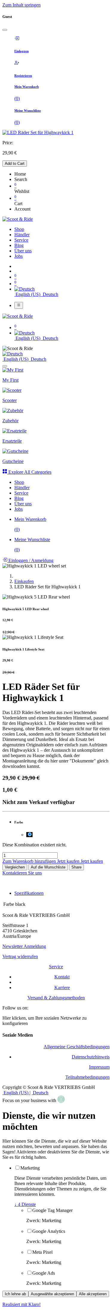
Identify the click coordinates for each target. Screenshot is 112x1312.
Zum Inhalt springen (21, 4)
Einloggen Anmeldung (30, 560)
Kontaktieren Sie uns (22, 872)
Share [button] (76, 867)
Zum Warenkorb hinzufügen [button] (29, 861)
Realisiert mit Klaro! (21, 1304)
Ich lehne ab (15, 1294)
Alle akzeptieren (93, 1294)
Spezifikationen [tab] (29, 893)
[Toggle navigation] (18, 305)
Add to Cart (14, 163)
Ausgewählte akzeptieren (52, 1294)
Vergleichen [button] (15, 867)
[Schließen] (4, 30)
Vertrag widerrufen (20, 956)
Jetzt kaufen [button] (69, 861)
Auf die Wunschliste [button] (48, 867)
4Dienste (25, 1204)
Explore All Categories (29, 472)
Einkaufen (24, 581)
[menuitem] (19, 229)
